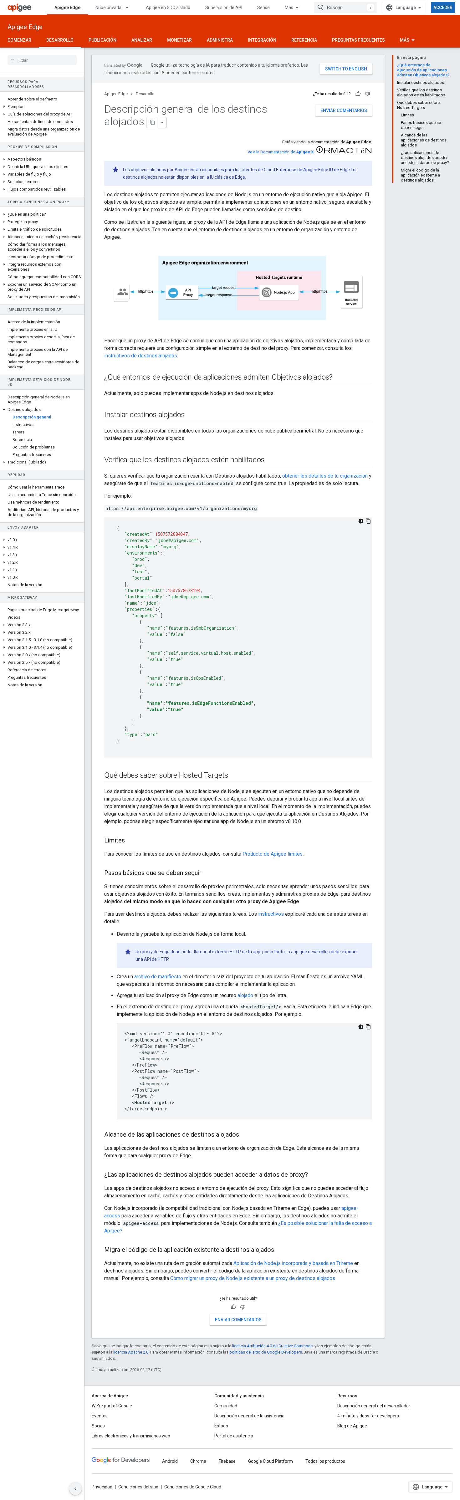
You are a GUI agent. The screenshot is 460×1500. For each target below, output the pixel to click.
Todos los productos (325, 1461)
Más (289, 7)
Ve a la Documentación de (281, 152)
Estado (221, 1425)
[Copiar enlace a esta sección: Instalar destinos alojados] (191, 415)
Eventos (100, 1415)
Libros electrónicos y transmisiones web (131, 1435)
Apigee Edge (67, 7)
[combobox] (345, 7)
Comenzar (19, 40)
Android (170, 1461)
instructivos (271, 914)
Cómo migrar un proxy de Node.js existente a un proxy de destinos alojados (252, 1278)
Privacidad (102, 1486)
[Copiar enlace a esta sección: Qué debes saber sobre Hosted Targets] (234, 775)
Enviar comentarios (343, 110)
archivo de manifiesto (157, 977)
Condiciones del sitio (138, 1486)
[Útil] (358, 94)
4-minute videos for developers (368, 1415)
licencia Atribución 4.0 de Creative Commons (272, 1346)
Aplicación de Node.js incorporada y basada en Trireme (293, 1263)
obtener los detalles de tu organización (325, 476)
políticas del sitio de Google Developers (265, 1352)
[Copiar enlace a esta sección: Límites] (131, 840)
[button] (42, 106)
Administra (220, 40)
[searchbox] (42, 60)
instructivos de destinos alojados (140, 356)
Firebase (227, 1461)
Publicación (102, 40)
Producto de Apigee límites (273, 854)
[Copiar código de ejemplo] (368, 521)
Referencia (304, 40)
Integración (262, 40)
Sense (263, 7)
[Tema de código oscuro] (361, 521)
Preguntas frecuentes (358, 40)
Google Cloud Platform (270, 1461)
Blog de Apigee (352, 1425)
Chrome (198, 1461)
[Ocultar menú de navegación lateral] (75, 1488)
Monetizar (179, 40)
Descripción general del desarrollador (373, 1405)
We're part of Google (112, 1405)
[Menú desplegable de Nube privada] (129, 7)
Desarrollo (60, 40)
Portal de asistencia (233, 1435)
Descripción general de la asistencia (249, 1415)
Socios (98, 1425)
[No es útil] (367, 94)
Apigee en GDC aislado (168, 7)
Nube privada (108, 7)
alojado (245, 995)
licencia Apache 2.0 (130, 1352)
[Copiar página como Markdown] (152, 122)
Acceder (442, 7)
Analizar (141, 40)
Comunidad (225, 1405)
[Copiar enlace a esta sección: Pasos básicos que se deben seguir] (208, 873)
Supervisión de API (223, 7)
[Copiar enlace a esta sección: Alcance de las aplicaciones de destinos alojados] (245, 1135)
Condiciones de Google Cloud (192, 1486)
